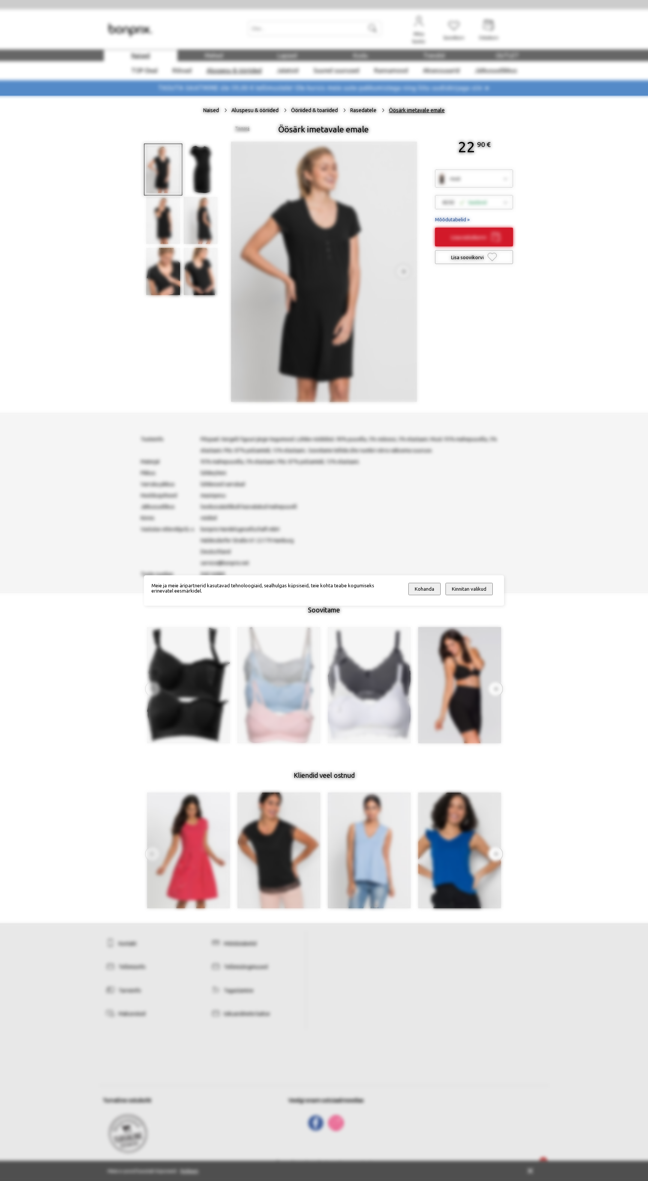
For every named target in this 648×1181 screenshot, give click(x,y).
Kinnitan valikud (469, 589)
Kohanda (424, 589)
